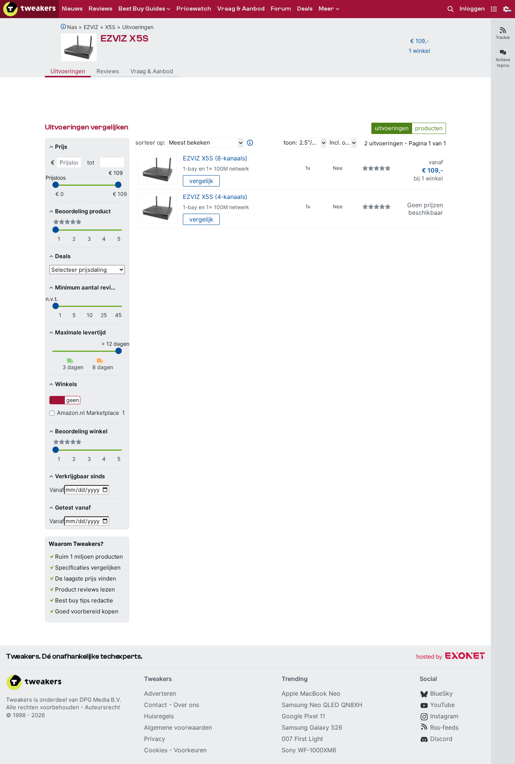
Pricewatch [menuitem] (193, 8)
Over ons (186, 705)
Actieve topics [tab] (503, 62)
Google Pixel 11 (303, 716)
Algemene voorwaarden (178, 727)
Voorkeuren (190, 750)
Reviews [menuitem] (100, 8)
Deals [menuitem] (305, 8)
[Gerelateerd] (63, 26)
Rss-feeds (444, 727)
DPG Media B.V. (100, 699)
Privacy (154, 738)
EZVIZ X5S (125, 38)
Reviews (108, 71)
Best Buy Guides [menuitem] (141, 8)
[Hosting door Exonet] (450, 657)
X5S (110, 27)
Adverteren (160, 693)
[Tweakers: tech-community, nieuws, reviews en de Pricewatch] (29, 9)
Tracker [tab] (503, 37)
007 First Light (302, 738)
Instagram (444, 716)
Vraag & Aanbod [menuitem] (241, 8)
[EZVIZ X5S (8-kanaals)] (157, 169)
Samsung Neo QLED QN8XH (322, 705)
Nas (72, 27)
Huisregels (159, 716)
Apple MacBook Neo (311, 693)
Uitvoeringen (137, 27)
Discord (441, 738)
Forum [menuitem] (281, 8)
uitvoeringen (392, 128)
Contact (155, 705)
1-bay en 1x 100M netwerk (216, 168)
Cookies (155, 750)
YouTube (442, 705)
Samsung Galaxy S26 (312, 727)
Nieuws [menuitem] (72, 8)
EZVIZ (91, 27)
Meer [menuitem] (326, 8)
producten (429, 128)
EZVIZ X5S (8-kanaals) (215, 158)
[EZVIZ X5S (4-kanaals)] (157, 208)
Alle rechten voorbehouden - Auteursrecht (63, 707)
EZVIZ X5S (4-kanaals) (215, 196)
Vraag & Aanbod (151, 71)
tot (90, 162)
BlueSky (441, 693)
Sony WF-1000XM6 (309, 750)
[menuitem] (450, 9)
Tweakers (19, 699)
